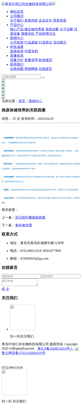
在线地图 (17, 69)
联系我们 (17, 64)
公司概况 (17, 16)
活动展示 (59, 42)
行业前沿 (45, 42)
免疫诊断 (52, 29)
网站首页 (17, 11)
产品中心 (17, 25)
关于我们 (17, 20)
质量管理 (31, 60)
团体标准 (17, 51)
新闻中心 (17, 38)
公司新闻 (17, 42)
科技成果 (17, 47)
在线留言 (45, 69)
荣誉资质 (59, 20)
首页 (22, 101)
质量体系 (17, 55)
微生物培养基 (34, 29)
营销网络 (31, 69)
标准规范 (45, 60)
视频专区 (27, 33)
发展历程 (31, 20)
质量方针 (17, 60)
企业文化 (45, 20)
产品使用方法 (45, 33)
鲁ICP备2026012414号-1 (55, 348)
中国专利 (31, 51)
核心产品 (17, 29)
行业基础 (31, 42)
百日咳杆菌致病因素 (30, 217)
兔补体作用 (23, 225)
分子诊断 (66, 29)
